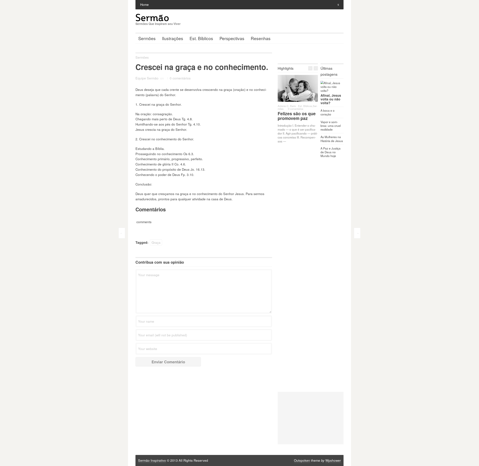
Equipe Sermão (146, 78)
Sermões (147, 38)
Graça (156, 242)
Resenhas (261, 38)
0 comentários (180, 78)
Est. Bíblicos (201, 38)
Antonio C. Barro (287, 106)
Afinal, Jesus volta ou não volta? (331, 99)
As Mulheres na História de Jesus (332, 139)
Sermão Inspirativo (152, 460)
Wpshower (333, 460)
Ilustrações (172, 38)
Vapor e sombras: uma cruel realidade (331, 125)
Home (144, 4)
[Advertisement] (311, 418)
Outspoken (302, 460)
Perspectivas (231, 38)
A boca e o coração (328, 112)
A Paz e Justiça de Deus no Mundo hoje (331, 152)
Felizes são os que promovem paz (297, 115)
